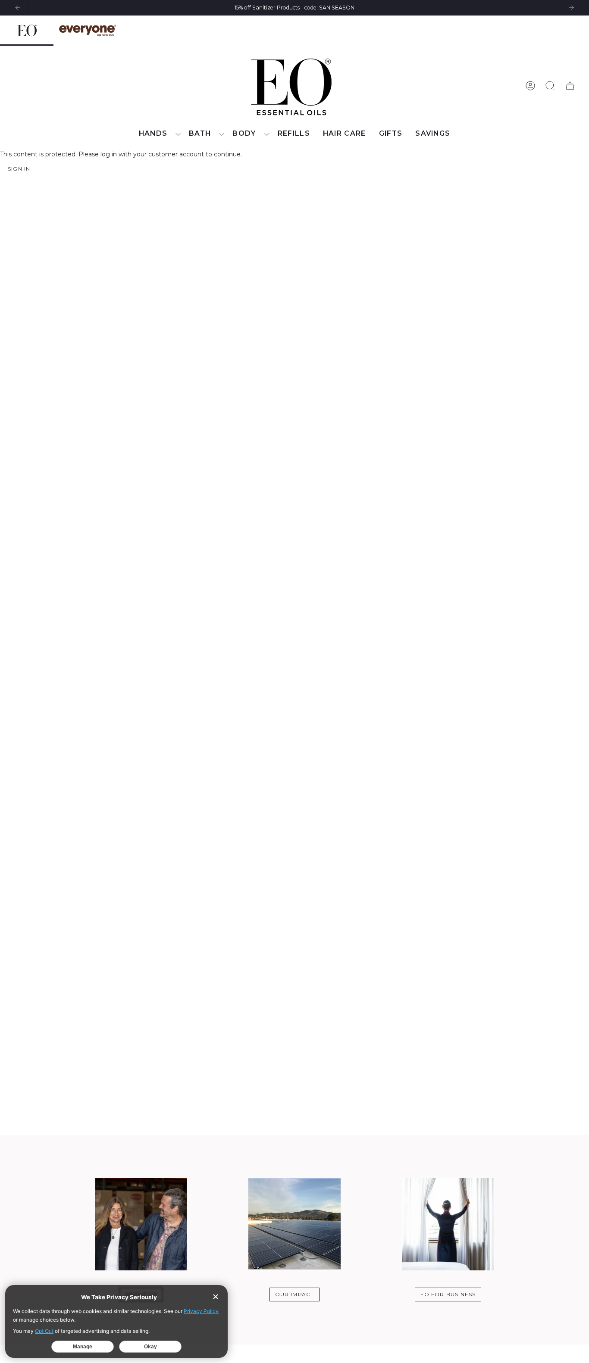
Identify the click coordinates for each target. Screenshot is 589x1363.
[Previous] (18, 8)
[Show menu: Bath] (221, 134)
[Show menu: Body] (267, 134)
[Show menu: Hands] (178, 134)
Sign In (19, 168)
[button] (157, 134)
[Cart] (570, 85)
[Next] (571, 8)
